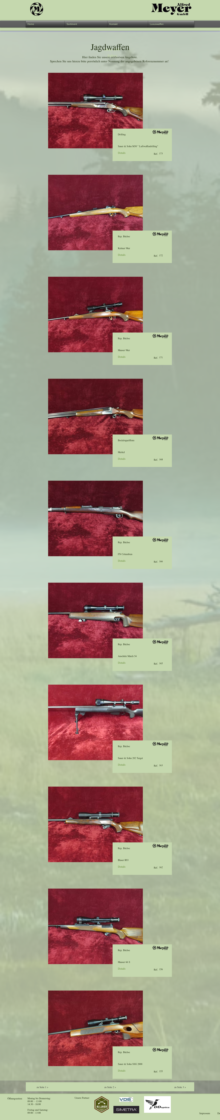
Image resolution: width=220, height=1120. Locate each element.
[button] (86, 24)
